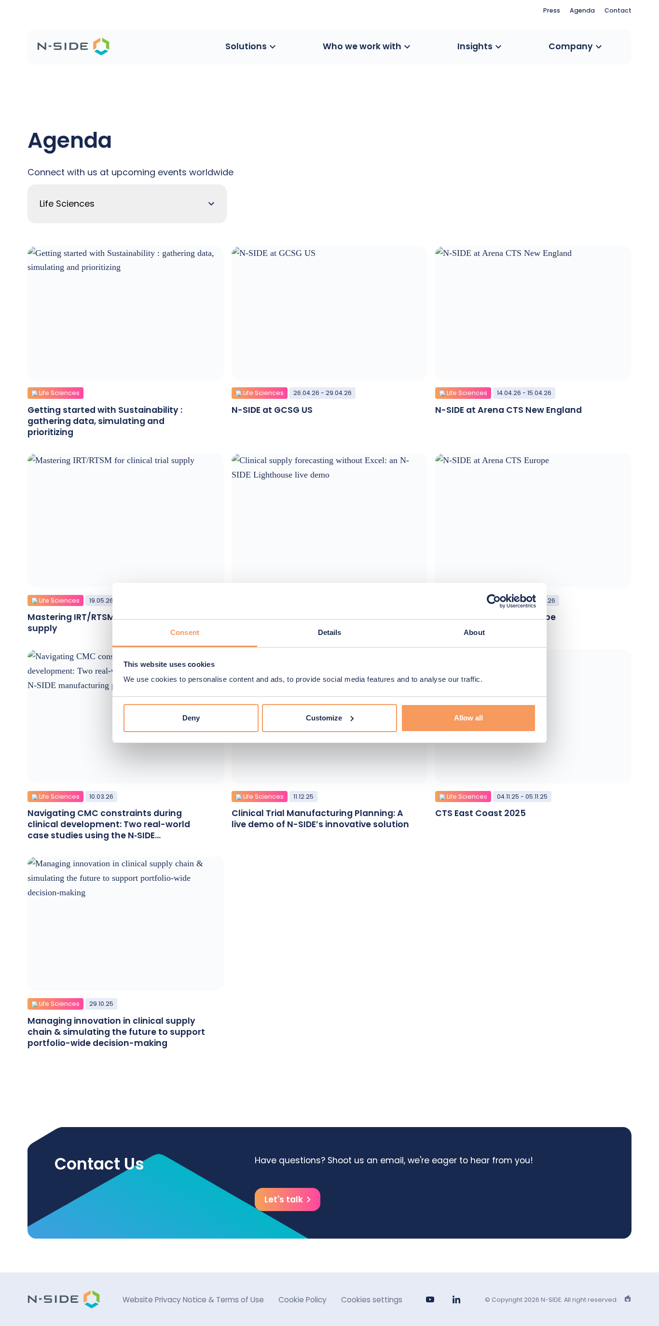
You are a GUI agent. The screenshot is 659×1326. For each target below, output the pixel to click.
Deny (191, 718)
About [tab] (474, 632)
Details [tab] (330, 632)
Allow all (468, 718)
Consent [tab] (184, 632)
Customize (324, 718)
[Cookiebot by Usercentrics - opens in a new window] (494, 601)
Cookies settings (371, 1300)
